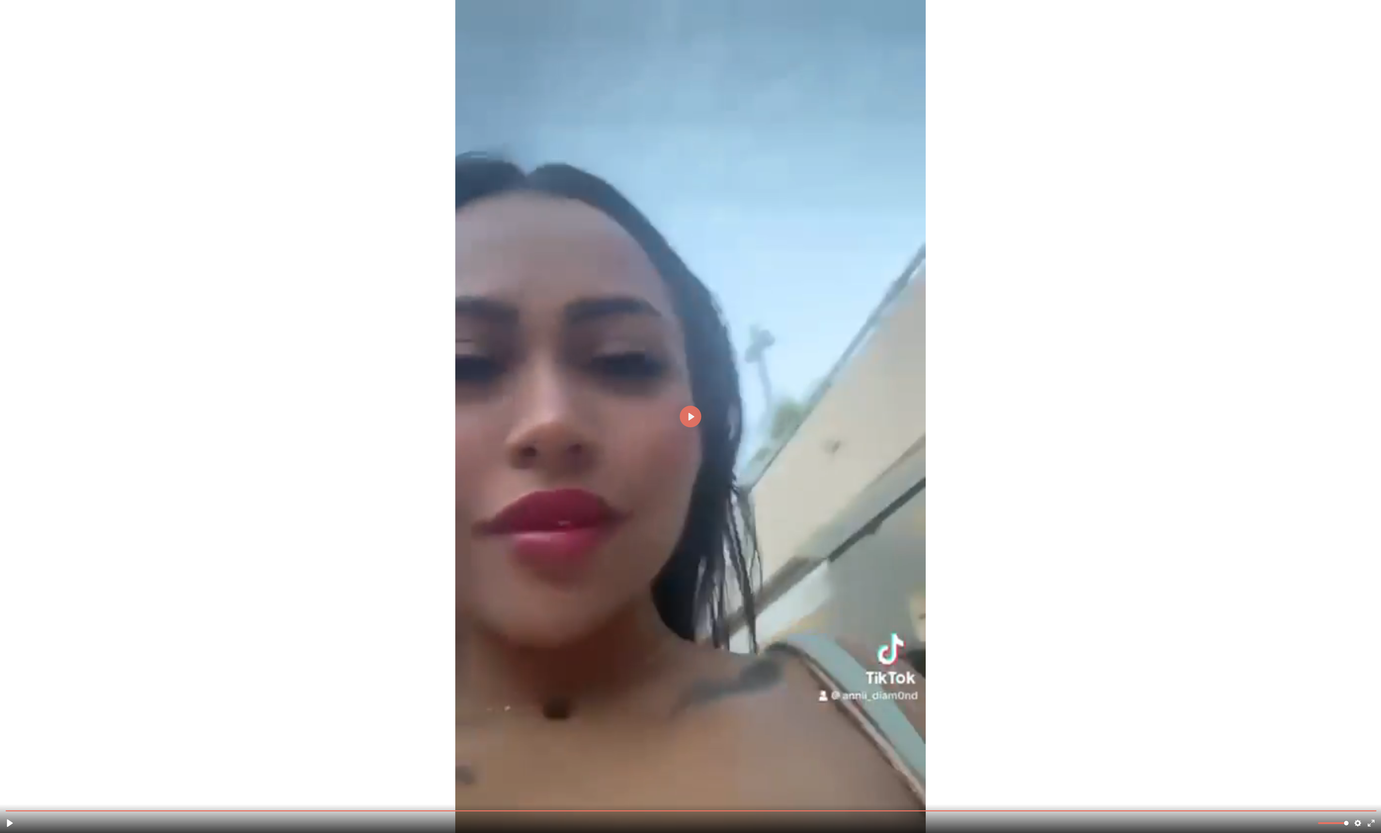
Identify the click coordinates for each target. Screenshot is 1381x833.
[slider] (691, 810)
